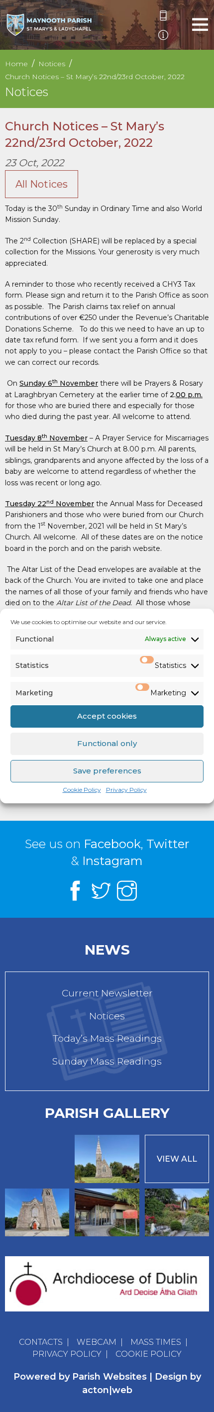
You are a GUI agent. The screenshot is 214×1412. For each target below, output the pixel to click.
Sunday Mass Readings (107, 1061)
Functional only (107, 743)
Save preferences (107, 770)
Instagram (112, 861)
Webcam (96, 1342)
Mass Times (155, 1342)
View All (177, 1159)
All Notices (41, 184)
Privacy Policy (126, 789)
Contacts (41, 1342)
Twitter (167, 844)
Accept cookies (107, 716)
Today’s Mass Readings (107, 1038)
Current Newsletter (107, 993)
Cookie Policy (82, 789)
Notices (107, 1016)
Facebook (112, 844)
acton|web (107, 1390)
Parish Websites (109, 1376)
